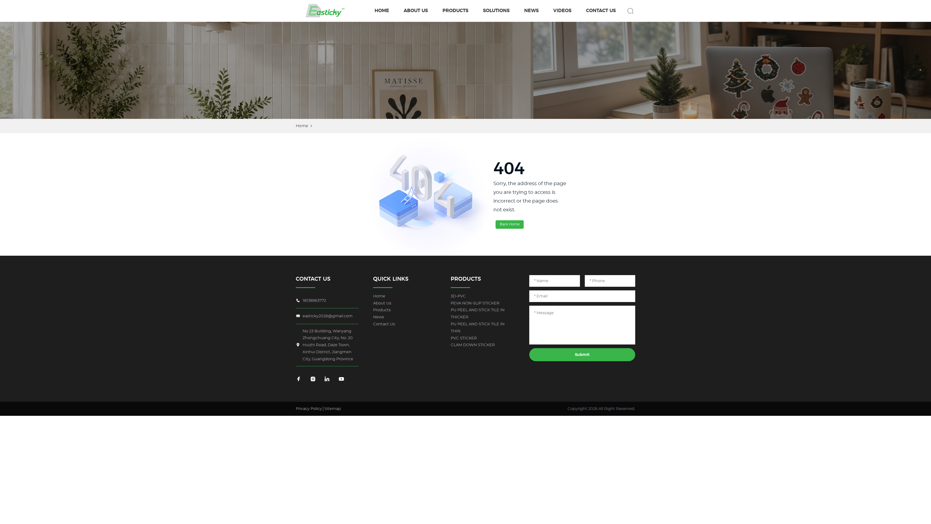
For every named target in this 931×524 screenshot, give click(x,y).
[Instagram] (313, 379)
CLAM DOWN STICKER (473, 345)
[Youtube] (341, 379)
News (378, 317)
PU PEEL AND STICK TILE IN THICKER (478, 313)
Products (382, 310)
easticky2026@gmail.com (328, 316)
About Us (382, 303)
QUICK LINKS (391, 279)
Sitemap (332, 409)
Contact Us (384, 324)
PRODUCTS (455, 10)
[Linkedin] (327, 379)
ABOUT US (416, 10)
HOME (382, 10)
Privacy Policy (309, 409)
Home (302, 126)
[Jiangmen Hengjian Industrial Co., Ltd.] (325, 10)
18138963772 (314, 301)
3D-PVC (458, 296)
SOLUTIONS (496, 10)
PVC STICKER (464, 338)
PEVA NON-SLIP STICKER (475, 303)
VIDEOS (562, 10)
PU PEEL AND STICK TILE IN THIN (478, 327)
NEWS (531, 10)
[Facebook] (299, 379)
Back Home (510, 224)
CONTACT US (601, 10)
